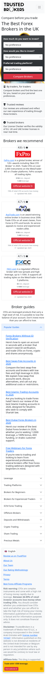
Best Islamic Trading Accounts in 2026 (22, 393)
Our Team (8, 565)
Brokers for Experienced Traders (19, 499)
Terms (6, 579)
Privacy (6, 574)
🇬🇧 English (9, 551)
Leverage (8, 478)
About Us (7, 560)
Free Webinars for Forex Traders (19, 449)
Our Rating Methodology (15, 569)
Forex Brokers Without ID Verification (20, 337)
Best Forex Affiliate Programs (17, 583)
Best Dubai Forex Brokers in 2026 (21, 421)
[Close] (41, 668)
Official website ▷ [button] (23, 186)
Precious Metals (11, 540)
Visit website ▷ (11, 669)
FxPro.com (9, 160)
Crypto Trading (11, 526)
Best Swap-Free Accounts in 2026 (21, 362)
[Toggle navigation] (39, 7)
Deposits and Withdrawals (16, 519)
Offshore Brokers (12, 512)
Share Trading (11, 533)
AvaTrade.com (13, 214)
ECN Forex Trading (13, 505)
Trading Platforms (12, 485)
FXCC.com (11, 269)
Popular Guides (11, 327)
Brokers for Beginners (14, 492)
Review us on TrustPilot (14, 555)
